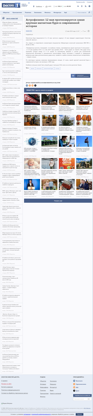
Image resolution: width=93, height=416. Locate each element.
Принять (79, 414)
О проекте (89, 2)
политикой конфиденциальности (41, 414)
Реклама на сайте (80, 2)
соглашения (27, 414)
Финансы (47, 12)
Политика (28, 12)
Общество (6, 12)
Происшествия (17, 12)
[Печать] (88, 31)
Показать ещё (58, 201)
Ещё (65, 12)
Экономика (38, 12)
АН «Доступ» (87, 408)
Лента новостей (12, 18)
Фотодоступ (57, 12)
